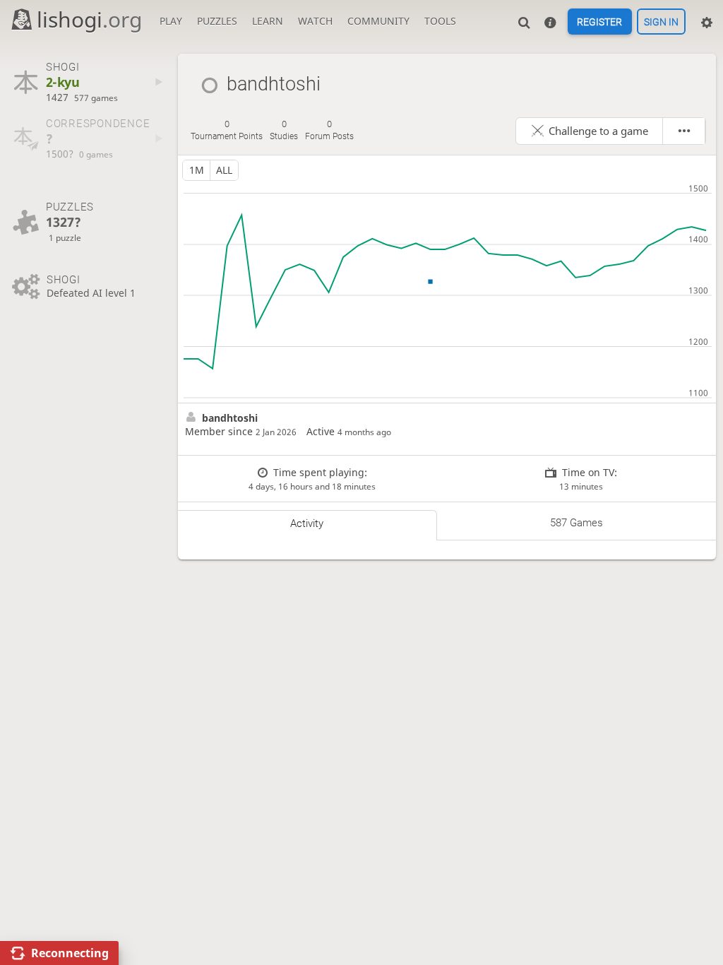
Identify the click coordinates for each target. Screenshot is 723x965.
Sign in (661, 22)
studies (284, 130)
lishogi (89, 19)
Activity (306, 523)
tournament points (227, 130)
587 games (576, 522)
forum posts (329, 130)
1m (196, 170)
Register (599, 22)
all (224, 170)
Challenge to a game (598, 131)
